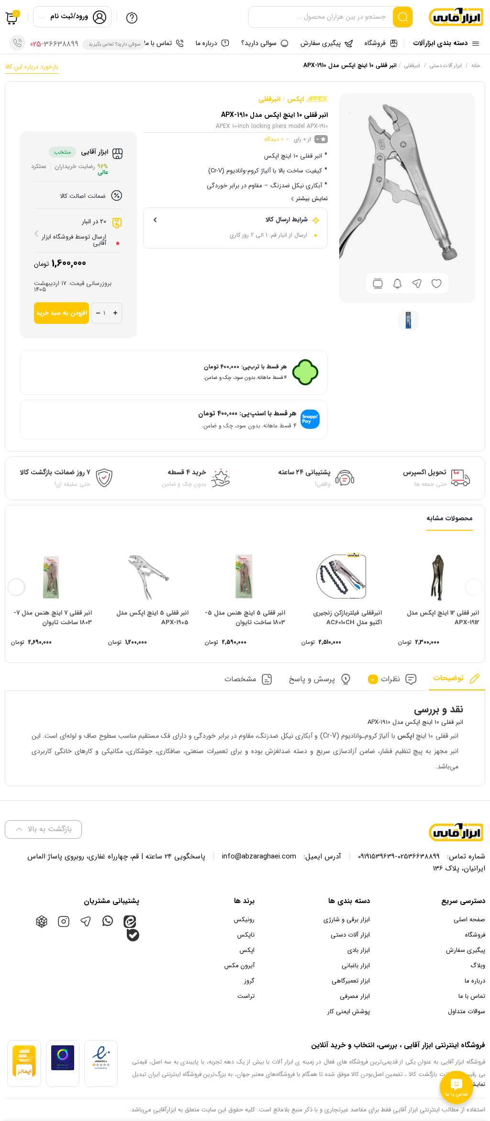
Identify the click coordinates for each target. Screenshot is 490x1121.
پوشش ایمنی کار (348, 1012)
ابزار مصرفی (355, 996)
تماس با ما (471, 996)
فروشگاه (475, 935)
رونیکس (244, 920)
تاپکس (246, 935)
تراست (246, 996)
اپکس (295, 99)
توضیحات (448, 679)
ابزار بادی (358, 950)
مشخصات (240, 680)
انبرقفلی (412, 66)
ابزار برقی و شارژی (346, 920)
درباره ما (475, 981)
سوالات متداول (466, 1012)
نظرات (385, 680)
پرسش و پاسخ (312, 680)
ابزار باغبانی (356, 966)
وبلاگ (477, 966)
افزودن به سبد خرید (61, 313)
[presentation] (474, 587)
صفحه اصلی (469, 920)
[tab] (457, 681)
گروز (249, 981)
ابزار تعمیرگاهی (351, 981)
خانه (475, 66)
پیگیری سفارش (465, 950)
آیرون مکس (239, 966)
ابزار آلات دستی (446, 66)
